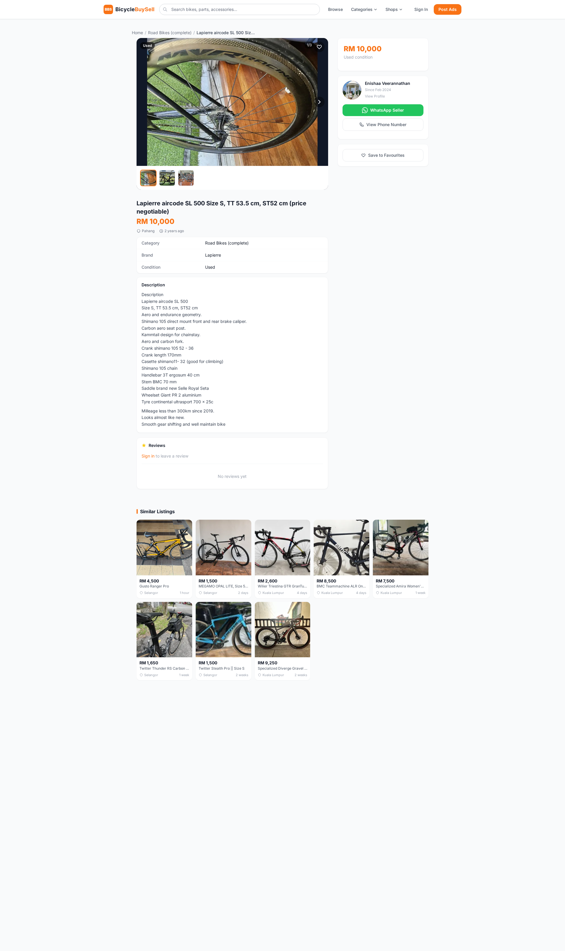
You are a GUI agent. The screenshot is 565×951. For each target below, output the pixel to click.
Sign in (148, 455)
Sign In (421, 9)
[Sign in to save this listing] (319, 47)
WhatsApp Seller (387, 110)
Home (137, 32)
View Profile (375, 96)
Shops (391, 9)
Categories (362, 9)
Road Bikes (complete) (170, 32)
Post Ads (447, 9)
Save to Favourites (386, 155)
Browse (335, 9)
